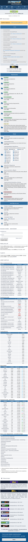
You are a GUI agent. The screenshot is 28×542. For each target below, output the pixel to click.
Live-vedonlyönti (7, 97)
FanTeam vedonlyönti (9, 154)
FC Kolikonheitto (5, 392)
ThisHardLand (13, 60)
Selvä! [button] (14, 539)
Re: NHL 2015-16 (4, 321)
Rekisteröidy (13, 228)
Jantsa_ (9, 349)
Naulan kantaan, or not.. (5, 465)
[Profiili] (2, 31)
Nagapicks (5, 425)
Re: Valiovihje (3, 270)
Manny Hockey (9, 334)
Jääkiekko (6, 87)
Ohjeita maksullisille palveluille (7, 309)
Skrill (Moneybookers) (17, 158)
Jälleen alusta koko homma (6, 455)
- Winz (20, 68)
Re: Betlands (13, 61)
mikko (19, 304)
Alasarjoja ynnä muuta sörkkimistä (7, 436)
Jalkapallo (6, 82)
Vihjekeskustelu (14, 74)
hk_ (19, 320)
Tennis (5, 106)
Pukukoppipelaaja (5, 428)
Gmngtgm (5, 385)
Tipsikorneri (3, 447)
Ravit (5, 101)
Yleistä (14, 134)
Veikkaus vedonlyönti (17, 160)
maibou (19, 321)
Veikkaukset (12, 218)
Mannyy (19, 300)
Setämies (19, 272)
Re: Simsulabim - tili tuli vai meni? (7, 317)
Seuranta (6, 212)
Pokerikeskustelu (7, 192)
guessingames (5, 408)
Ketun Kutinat (3, 442)
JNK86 (5, 389)
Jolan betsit (3, 444)
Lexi (5, 397)
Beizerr (5, 416)
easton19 (5, 370)
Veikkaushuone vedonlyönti (9, 161)
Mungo (19, 303)
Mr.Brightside (9, 351)
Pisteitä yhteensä (4, 331)
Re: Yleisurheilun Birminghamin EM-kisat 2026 (9, 272)
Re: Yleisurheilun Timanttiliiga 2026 (7, 278)
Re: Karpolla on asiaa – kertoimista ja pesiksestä (10, 269)
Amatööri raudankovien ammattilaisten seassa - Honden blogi (13, 439)
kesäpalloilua (3, 459)
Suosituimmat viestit (4, 297)
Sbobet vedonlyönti (9, 158)
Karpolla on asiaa (19, 269)
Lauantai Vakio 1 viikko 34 (6, 276)
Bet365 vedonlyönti (13, 149)
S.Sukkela (19, 301)
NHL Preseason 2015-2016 (6, 306)
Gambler (5, 380)
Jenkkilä (6, 92)
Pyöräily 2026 (3, 461)
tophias (5, 374)
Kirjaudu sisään (4, 228)
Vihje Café (6, 123)
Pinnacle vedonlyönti (17, 157)
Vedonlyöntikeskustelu (9, 141)
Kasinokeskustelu (8, 196)
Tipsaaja (9, 354)
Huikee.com (20, 13)
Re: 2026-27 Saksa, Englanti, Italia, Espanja (11, 56)
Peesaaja (9, 342)
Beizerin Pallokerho (4, 462)
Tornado (9, 361)
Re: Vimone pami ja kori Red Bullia (7, 301)
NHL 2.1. (2, 300)
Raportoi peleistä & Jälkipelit (10, 170)
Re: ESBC (2, 303)
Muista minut (18, 238)
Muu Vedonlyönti (7, 111)
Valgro (9, 355)
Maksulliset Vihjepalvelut (9, 165)
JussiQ (9, 352)
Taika (19, 279)
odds (5, 373)
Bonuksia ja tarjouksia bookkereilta (8, 438)
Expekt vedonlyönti (17, 152)
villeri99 (14, 256)
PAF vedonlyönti (9, 157)
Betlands (2, 456)
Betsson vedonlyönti (17, 151)
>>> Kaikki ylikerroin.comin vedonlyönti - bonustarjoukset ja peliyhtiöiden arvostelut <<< (14, 530)
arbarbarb (5, 430)
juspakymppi (5, 420)
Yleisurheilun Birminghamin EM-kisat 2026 (9, 445)
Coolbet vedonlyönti (9, 152)
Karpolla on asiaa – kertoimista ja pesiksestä (10, 450)
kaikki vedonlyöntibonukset (15, 71)
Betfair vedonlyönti (22, 149)
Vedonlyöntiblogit (8, 117)
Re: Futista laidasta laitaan (6, 327)
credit (19, 275)
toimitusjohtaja (5, 377)
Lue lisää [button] (23, 536)
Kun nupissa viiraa (4, 313)
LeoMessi (19, 295)
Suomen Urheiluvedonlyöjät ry (7, 312)
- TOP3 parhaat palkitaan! (16, 22)
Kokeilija (5, 402)
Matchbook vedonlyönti (9, 155)
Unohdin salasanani (4, 238)
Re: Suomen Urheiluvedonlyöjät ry (7, 310)
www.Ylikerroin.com (14, 203)
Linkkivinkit (6, 176)
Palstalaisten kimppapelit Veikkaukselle (8, 449)
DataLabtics (5, 424)
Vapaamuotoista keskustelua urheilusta (12, 182)
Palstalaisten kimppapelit (6, 441)
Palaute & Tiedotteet (8, 206)
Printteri (5, 419)
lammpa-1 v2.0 (19, 327)
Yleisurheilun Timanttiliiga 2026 (7, 284)
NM (9, 340)
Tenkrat (19, 273)
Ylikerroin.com (19, 266)
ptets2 (5, 404)
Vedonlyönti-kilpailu (8, 217)
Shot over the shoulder (5, 464)
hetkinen (5, 376)
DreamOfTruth (13, 31)
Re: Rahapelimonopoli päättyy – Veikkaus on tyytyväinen (12, 292)
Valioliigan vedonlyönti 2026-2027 (7, 266)
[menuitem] (7, 7)
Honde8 (5, 371)
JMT (9, 345)
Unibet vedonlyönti (9, 160)
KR (19, 312)
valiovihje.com (19, 270)
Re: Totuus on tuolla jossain (16, 33)
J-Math (9, 360)
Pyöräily (2, 453)
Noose (19, 318)
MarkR (5, 422)
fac (5, 388)
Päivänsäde (12, 53)
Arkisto (5, 222)
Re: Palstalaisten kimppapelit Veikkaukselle (11, 50)
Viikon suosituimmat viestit (6, 263)
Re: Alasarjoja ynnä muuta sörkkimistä (8, 279)
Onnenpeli (5, 394)
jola (11, 47)
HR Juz (9, 343)
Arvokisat (6, 77)
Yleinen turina (7, 136)
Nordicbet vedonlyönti (17, 155)
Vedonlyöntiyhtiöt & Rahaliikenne (11, 146)
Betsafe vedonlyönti (9, 151)
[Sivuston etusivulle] (14, 2)
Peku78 (5, 405)
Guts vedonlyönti (17, 154)
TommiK (9, 346)
